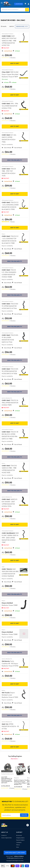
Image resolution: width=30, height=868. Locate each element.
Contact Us (3, 835)
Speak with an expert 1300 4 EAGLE (15, 852)
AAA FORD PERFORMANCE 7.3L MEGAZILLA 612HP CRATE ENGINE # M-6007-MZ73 (6, 780)
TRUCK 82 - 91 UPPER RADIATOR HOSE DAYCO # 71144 (10, 306)
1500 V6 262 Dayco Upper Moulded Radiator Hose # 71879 (10, 74)
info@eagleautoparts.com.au (15, 858)
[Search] (27, 10)
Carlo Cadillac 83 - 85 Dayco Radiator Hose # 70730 (10, 664)
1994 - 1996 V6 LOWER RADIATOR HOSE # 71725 (10, 106)
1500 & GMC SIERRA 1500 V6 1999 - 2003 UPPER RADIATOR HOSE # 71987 (10, 537)
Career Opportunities (6, 837)
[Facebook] (27, 825)
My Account (19, 835)
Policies (18, 844)
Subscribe (24, 815)
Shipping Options (20, 837)
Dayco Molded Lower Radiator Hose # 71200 (10, 695)
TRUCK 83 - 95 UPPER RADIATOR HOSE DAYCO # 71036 (10, 371)
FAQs (17, 847)
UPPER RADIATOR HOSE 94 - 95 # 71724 (10, 726)
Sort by (11, 26)
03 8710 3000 (19, 4)
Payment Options (20, 840)
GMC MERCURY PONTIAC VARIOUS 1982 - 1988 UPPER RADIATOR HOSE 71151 (9, 40)
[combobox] (13, 10)
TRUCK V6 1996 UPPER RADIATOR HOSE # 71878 (10, 403)
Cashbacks (18, 842)
